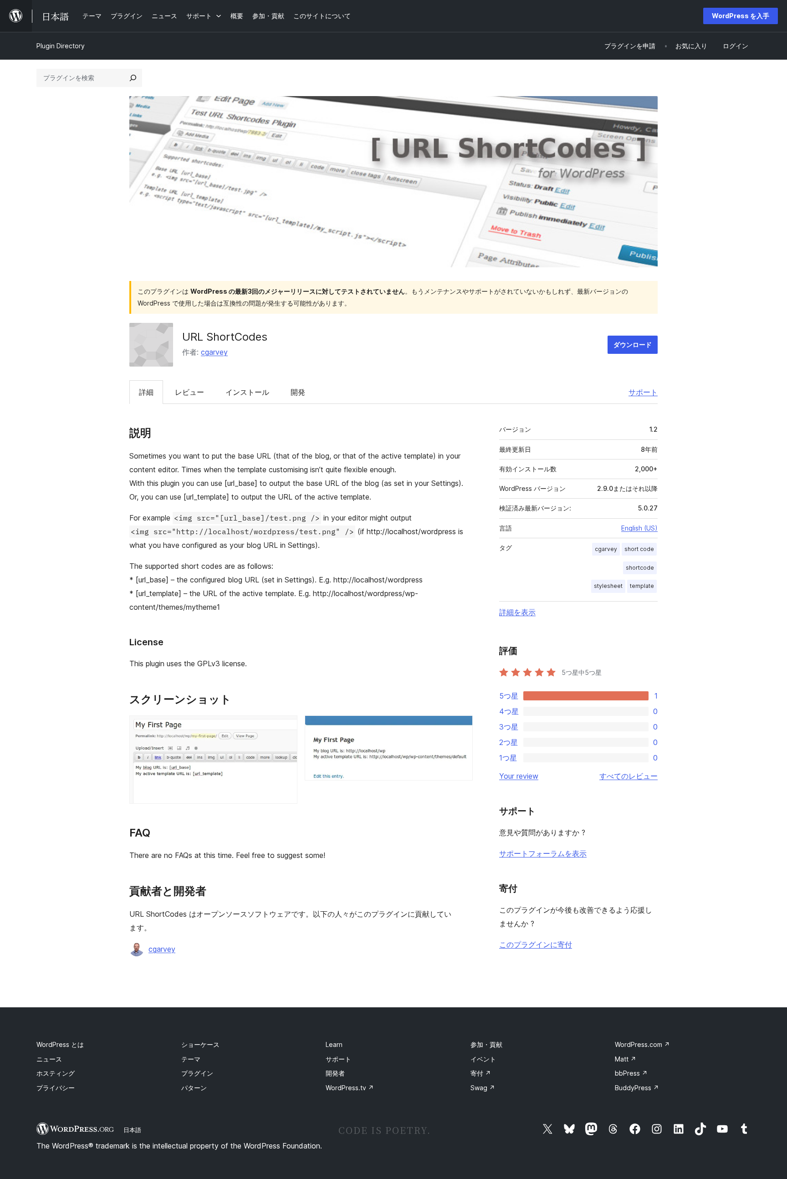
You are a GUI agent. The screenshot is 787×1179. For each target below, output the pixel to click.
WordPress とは (60, 1044)
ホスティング (55, 1073)
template (642, 585)
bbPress (631, 1073)
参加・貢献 (486, 1044)
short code (639, 549)
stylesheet (608, 585)
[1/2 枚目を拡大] (285, 727)
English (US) (639, 528)
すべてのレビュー (628, 776)
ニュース (49, 1059)
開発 (298, 392)
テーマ (190, 1059)
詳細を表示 (517, 612)
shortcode (640, 567)
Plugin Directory (60, 46)
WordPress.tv (350, 1088)
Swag (482, 1088)
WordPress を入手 (740, 16)
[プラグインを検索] (133, 78)
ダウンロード (632, 344)
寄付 (480, 1073)
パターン (194, 1088)
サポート (643, 392)
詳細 (146, 392)
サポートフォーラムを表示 (543, 853)
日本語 (132, 1129)
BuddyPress (637, 1088)
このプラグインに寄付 (535, 944)
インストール (247, 392)
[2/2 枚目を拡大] (460, 727)
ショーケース (200, 1044)
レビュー (189, 392)
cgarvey (214, 352)
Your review (518, 776)
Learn (334, 1044)
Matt (625, 1059)
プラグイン (197, 1073)
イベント (483, 1059)
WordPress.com (642, 1044)
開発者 (335, 1073)
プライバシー (55, 1088)
